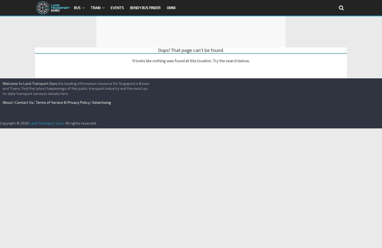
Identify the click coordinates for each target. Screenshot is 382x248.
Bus (77, 7)
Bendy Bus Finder (145, 7)
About (8, 102)
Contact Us (24, 102)
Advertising (101, 102)
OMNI (171, 7)
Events (117, 7)
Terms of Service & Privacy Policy (63, 102)
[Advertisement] (191, 31)
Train (96, 7)
